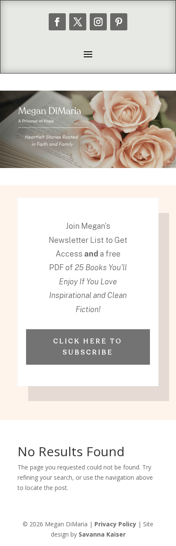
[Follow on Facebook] (57, 21)
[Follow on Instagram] (98, 21)
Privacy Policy (115, 524)
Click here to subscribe (88, 347)
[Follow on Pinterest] (118, 21)
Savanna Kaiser (102, 534)
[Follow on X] (77, 21)
